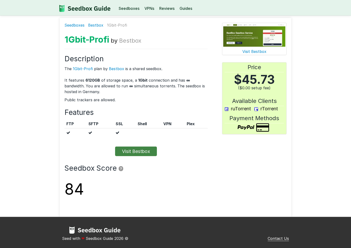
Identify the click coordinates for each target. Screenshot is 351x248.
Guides (186, 8)
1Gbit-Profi (86, 39)
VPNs (149, 8)
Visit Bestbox (136, 151)
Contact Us (278, 238)
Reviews (167, 8)
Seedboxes (129, 8)
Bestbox (95, 25)
